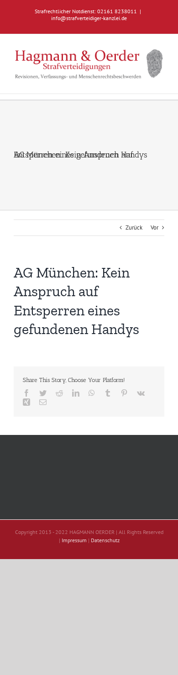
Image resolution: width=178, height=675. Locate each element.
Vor (154, 227)
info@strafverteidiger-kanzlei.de (89, 18)
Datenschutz (105, 540)
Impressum (74, 540)
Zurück (134, 227)
